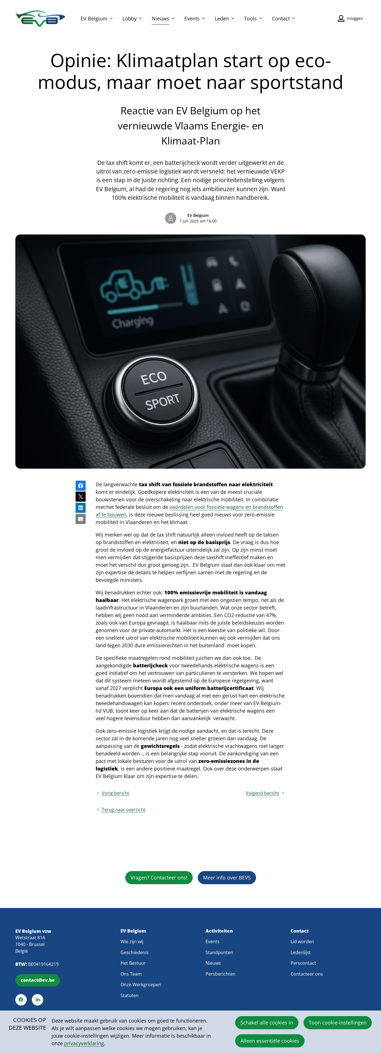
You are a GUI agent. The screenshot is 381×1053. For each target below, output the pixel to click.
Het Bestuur (133, 963)
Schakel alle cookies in (266, 1022)
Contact (281, 18)
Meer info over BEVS (227, 877)
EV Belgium (94, 18)
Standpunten (219, 952)
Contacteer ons (307, 974)
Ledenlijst (301, 952)
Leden (222, 18)
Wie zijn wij (131, 941)
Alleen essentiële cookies (269, 1040)
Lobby (129, 18)
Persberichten (220, 974)
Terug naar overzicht (124, 810)
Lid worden (302, 941)
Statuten (129, 995)
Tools (250, 18)
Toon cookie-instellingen (337, 1022)
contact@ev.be (38, 980)
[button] (81, 486)
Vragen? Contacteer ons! (159, 877)
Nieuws (160, 18)
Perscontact (303, 963)
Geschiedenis (134, 952)
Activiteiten (219, 931)
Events (192, 18)
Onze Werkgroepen (140, 984)
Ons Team (131, 974)
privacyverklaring (84, 1043)
